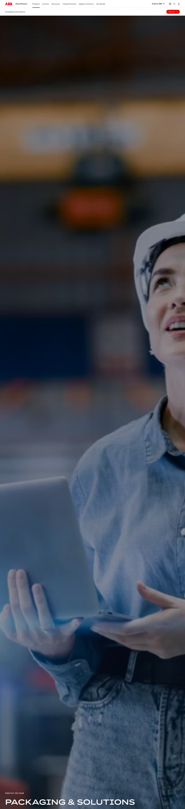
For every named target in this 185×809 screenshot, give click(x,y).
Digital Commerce (86, 4)
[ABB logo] (8, 4)
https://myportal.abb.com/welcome (179, 4)
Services (45, 4)
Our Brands (100, 4)
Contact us (171, 12)
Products (36, 4)
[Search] (174, 4)
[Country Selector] (170, 4)
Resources (56, 4)
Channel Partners (69, 4)
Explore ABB (157, 4)
